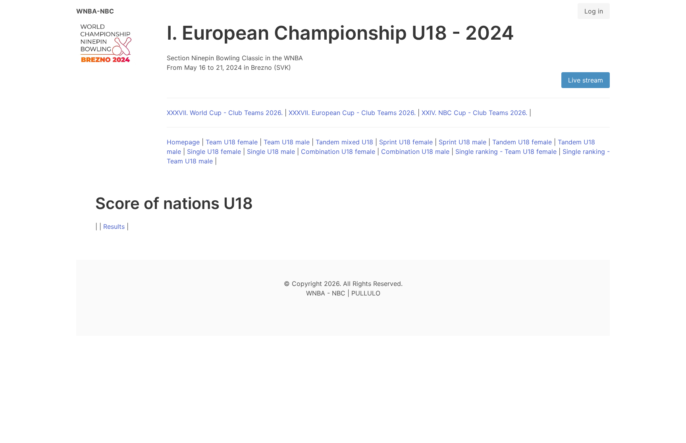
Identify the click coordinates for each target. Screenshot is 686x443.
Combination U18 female (338, 151)
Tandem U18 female (522, 142)
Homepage (183, 142)
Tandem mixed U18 (344, 142)
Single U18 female (214, 151)
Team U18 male (287, 142)
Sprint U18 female (406, 142)
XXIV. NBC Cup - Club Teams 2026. (474, 113)
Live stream (585, 80)
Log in (593, 11)
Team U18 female (232, 142)
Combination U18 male (415, 151)
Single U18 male (271, 151)
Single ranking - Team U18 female (506, 151)
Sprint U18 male (462, 142)
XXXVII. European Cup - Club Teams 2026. (352, 113)
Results (114, 226)
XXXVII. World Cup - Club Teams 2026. (225, 113)
